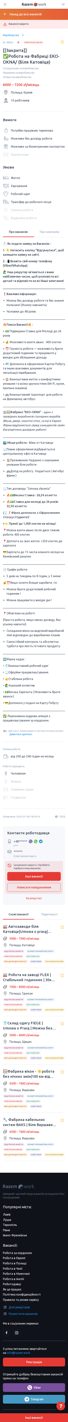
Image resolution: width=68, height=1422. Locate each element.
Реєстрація (34, 1362)
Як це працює (12, 1289)
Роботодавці (12, 1284)
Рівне (6, 1230)
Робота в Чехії (12, 1268)
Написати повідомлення (34, 887)
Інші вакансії (34, 876)
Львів (7, 1214)
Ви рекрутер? (34, 898)
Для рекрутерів (19, 1307)
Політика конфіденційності (22, 1294)
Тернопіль (10, 1224)
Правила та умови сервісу (21, 1299)
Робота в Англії (13, 1279)
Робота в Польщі (14, 1263)
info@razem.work (18, 1352)
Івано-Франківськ (15, 1235)
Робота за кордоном (17, 1253)
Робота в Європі (14, 1258)
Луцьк (7, 1219)
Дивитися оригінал (20, 734)
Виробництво (11, 35)
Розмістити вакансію (23, 1313)
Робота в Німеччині (16, 1273)
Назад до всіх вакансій (26, 14)
